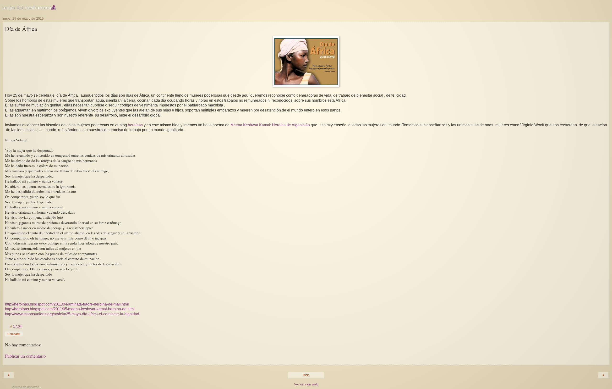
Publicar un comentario (25, 356)
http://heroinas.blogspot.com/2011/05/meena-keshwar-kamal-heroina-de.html (70, 309)
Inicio (306, 375)
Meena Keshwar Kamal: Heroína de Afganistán (270, 125)
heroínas (136, 125)
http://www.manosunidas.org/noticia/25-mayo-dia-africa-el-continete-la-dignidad (72, 314)
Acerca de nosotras (25, 387)
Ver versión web (306, 384)
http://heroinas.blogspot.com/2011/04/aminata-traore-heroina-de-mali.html (67, 304)
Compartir (13, 334)
